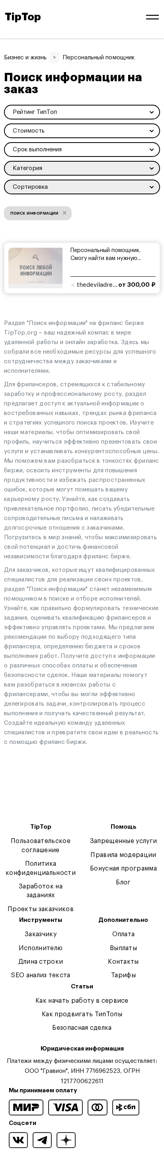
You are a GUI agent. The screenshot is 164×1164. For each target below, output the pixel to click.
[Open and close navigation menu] (152, 17)
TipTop (23, 17)
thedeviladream (99, 285)
